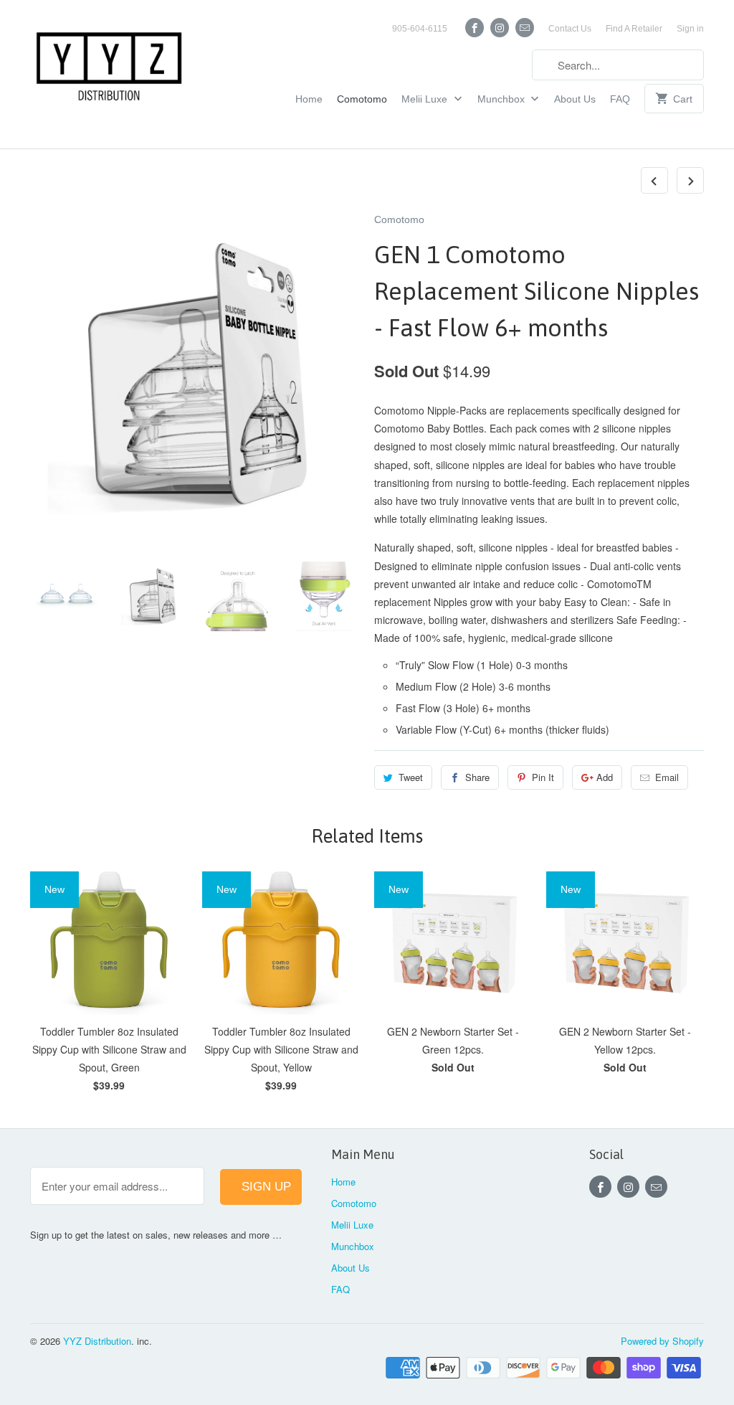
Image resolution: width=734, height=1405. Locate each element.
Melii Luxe (425, 99)
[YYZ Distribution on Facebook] (474, 27)
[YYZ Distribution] (109, 74)
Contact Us (569, 29)
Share (477, 777)
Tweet (411, 777)
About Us (575, 99)
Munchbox (502, 99)
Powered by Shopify (662, 1341)
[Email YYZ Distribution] (524, 27)
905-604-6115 (419, 29)
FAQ (620, 99)
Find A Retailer (634, 29)
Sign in (690, 29)
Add (604, 777)
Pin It (543, 777)
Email (667, 777)
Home (309, 99)
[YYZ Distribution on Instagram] (499, 27)
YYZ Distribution (97, 1341)
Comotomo (362, 99)
